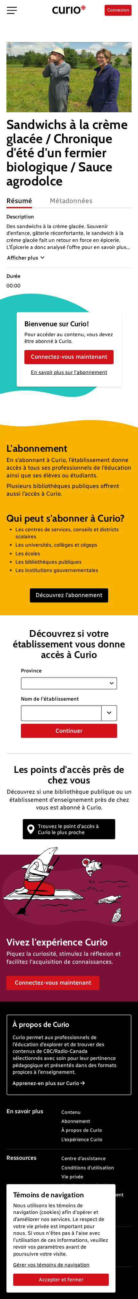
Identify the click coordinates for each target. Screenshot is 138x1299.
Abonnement (75, 1121)
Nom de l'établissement (50, 699)
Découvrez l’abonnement (69, 595)
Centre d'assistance (83, 1158)
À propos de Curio (81, 1130)
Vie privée (72, 1177)
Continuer (69, 730)
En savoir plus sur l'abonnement (69, 372)
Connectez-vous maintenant (69, 356)
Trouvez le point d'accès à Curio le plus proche (68, 829)
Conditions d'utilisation (87, 1168)
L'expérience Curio (81, 1139)
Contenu (71, 1112)
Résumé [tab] (19, 201)
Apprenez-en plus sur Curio (46, 1083)
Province (31, 671)
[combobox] (61, 713)
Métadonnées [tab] (71, 201)
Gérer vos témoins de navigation (51, 1265)
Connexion (118, 10)
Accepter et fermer (61, 1280)
